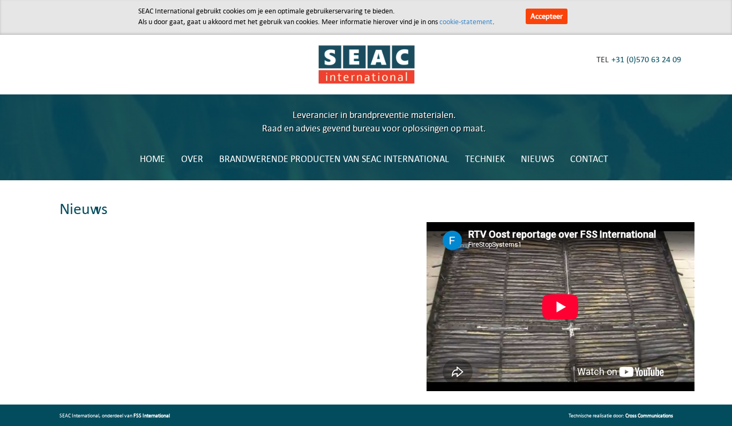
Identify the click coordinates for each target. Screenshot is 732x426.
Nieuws (537, 158)
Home (152, 158)
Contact (589, 158)
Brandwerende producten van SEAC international (334, 158)
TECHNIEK (485, 158)
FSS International (151, 415)
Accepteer (547, 15)
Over (192, 158)
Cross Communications (649, 415)
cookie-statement (465, 21)
